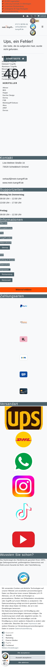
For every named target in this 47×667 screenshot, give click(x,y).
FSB (4, 100)
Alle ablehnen (23, 662)
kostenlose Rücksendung (14, 6)
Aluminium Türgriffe (9, 66)
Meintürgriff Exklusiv (10, 103)
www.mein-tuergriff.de (13, 183)
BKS (4, 90)
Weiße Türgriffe (8, 76)
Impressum (4, 269)
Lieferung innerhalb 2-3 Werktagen (17, 4)
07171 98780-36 (21, 24)
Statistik (9, 635)
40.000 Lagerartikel (11, 1)
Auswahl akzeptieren (23, 657)
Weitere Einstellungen (10, 648)
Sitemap (5, 247)
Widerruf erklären (23, 290)
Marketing (9, 638)
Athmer (5, 88)
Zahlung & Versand (7, 260)
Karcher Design (8, 95)
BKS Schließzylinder (9, 74)
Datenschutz (5, 265)
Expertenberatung (11, 11)
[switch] (5, 663)
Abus (5, 105)
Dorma (5, 98)
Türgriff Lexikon (6, 238)
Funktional (10, 645)
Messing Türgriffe (8, 69)
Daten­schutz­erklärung (23, 628)
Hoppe (5, 93)
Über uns (3, 223)
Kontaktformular (6, 228)
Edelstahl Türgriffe (9, 64)
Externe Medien (12, 640)
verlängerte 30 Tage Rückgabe (16, 9)
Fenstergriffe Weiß (9, 79)
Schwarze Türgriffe (9, 61)
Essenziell (9, 633)
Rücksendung (7, 274)
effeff (5, 108)
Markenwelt (6, 280)
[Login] (23, 16)
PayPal (8, 643)
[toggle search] (32, 16)
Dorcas (5, 110)
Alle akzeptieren (23, 653)
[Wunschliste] (35, 16)
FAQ (1, 233)
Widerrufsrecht (5, 243)
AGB (2, 255)
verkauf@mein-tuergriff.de (15, 179)
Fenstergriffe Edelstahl (10, 71)
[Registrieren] (28, 16)
